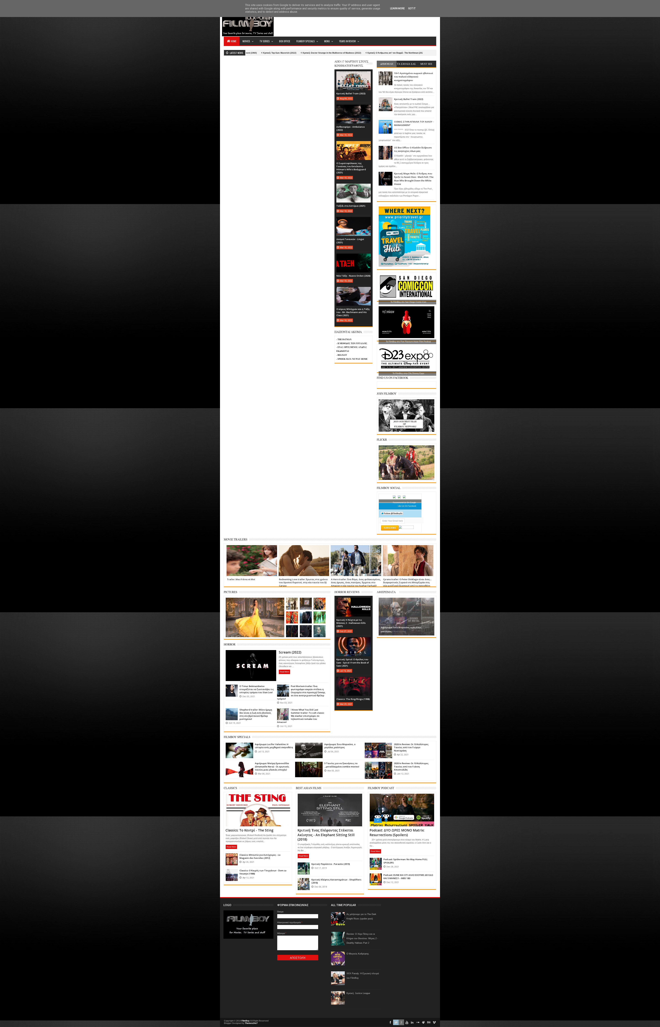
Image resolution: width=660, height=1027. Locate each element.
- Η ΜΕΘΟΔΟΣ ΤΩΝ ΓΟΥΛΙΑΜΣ (351, 343)
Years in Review (347, 41)
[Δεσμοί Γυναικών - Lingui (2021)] (353, 220)
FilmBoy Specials (305, 41)
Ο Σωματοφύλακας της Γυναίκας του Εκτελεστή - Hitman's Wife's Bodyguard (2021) (351, 168)
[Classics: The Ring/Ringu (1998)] (353, 680)
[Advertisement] (373, 23)
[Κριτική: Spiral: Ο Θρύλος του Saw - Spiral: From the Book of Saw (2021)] (353, 640)
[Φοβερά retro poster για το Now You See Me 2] (292, 614)
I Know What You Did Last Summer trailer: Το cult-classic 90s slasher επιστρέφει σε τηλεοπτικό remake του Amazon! (300, 716)
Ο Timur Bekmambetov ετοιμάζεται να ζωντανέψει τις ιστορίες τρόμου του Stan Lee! (256, 689)
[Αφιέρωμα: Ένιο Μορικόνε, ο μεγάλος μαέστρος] (308, 746)
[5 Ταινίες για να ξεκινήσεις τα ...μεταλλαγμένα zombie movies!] (308, 765)
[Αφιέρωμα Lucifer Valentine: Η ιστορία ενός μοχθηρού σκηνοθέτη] (239, 746)
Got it (412, 8)
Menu (327, 41)
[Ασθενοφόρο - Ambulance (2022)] (353, 108)
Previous (382, 616)
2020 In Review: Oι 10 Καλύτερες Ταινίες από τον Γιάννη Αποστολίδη (411, 766)
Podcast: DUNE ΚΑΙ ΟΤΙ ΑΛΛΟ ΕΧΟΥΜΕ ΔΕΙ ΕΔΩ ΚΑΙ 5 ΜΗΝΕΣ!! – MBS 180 (408, 876)
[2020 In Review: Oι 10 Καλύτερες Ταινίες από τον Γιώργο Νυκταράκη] (378, 746)
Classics (230, 788)
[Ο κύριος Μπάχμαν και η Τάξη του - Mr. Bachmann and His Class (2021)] (353, 290)
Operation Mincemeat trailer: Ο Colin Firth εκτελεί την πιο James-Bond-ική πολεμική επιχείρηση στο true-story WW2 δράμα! (406, 582)
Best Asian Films (308, 788)
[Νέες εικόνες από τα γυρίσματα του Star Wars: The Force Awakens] (305, 628)
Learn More (397, 8)
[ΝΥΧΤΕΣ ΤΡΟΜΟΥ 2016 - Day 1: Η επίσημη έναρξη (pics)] (305, 601)
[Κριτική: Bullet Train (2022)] (353, 74)
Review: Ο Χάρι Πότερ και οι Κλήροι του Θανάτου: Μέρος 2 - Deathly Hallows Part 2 (362, 938)
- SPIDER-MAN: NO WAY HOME (351, 359)
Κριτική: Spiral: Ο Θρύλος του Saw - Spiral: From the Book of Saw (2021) (352, 662)
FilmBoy (245, 1021)
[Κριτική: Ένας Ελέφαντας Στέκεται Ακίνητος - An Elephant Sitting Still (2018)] (330, 798)
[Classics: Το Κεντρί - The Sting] (258, 798)
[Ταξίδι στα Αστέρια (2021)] (353, 187)
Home (233, 41)
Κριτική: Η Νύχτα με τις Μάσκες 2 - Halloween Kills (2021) (351, 623)
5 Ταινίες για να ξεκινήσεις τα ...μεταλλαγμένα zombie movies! (341, 765)
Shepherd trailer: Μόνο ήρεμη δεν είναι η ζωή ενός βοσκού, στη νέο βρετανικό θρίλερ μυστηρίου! (255, 714)
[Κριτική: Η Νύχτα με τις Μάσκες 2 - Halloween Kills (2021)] (353, 601)
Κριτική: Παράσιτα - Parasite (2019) (330, 864)
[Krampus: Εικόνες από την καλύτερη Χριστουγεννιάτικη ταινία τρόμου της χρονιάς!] (292, 628)
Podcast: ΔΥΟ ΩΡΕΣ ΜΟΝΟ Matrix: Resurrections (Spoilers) (397, 832)
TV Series (265, 41)
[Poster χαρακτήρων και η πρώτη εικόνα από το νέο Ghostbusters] (319, 614)
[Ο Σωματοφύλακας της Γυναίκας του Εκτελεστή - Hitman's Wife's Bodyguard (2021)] (353, 144)
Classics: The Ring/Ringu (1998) (353, 699)
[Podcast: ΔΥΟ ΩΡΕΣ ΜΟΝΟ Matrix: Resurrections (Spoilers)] (402, 798)
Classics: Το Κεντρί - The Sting (249, 830)
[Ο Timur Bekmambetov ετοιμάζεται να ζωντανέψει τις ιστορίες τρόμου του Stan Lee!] (231, 688)
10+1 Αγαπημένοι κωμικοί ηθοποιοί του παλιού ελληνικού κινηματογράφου (413, 77)
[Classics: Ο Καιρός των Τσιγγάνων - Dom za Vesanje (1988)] (231, 872)
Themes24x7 (251, 1023)
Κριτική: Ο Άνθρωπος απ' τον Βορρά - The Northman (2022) (291, 53)
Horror (229, 644)
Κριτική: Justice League (358, 993)
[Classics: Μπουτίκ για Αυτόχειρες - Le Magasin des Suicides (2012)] (231, 856)
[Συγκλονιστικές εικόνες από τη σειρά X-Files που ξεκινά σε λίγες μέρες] (305, 614)
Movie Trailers (235, 539)
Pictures (230, 592)
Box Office (284, 41)
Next (431, 616)
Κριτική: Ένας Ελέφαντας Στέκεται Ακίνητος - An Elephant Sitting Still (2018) (326, 835)
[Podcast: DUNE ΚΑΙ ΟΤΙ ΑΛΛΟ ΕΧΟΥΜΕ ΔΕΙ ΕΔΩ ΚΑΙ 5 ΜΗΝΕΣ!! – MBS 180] (375, 876)
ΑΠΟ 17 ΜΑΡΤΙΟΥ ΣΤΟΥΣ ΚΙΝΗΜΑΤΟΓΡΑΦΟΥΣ (351, 63)
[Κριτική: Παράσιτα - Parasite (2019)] (303, 865)
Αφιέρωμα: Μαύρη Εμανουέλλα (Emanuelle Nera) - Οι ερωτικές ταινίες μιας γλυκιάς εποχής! (272, 766)
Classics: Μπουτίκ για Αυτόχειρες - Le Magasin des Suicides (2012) (259, 856)
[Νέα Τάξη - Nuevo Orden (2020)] (353, 257)
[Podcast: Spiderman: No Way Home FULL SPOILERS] (375, 861)
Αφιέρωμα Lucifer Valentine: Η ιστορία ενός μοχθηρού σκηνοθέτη (274, 746)
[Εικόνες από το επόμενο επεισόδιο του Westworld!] (292, 601)
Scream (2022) (290, 652)
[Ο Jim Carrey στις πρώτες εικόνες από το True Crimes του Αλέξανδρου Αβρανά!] (319, 628)
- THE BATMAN (343, 339)
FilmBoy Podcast (381, 788)
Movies (246, 41)
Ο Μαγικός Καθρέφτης (357, 953)
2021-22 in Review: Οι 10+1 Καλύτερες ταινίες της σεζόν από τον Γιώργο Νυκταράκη (367, 53)
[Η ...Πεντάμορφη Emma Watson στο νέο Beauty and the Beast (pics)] (255, 602)
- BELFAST (341, 355)
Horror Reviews (346, 592)
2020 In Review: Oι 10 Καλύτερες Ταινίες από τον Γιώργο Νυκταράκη (411, 747)
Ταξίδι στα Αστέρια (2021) (350, 205)
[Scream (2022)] (251, 654)
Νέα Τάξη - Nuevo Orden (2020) (353, 275)
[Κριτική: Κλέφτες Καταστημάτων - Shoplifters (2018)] (303, 881)
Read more (284, 672)
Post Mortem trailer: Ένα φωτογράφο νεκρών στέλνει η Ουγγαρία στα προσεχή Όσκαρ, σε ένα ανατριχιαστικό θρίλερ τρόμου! (301, 692)
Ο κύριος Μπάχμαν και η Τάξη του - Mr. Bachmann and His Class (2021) (353, 312)
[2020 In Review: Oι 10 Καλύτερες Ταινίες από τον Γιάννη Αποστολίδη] (378, 765)
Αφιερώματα (386, 592)
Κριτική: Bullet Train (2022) (408, 99)
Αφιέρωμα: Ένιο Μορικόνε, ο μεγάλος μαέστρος (339, 746)
